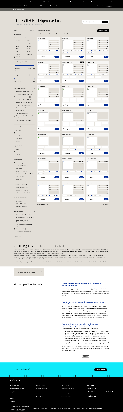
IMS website (93, 396)
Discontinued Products (66, 396)
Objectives (38, 393)
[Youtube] (112, 391)
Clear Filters (32, 30)
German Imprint (76, 408)
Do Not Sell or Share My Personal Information (92, 408)
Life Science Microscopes (41, 388)
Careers (12, 401)
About (57, 5)
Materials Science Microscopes (43, 391)
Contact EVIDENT (100, 369)
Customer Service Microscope (68, 391)
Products (26, 5)
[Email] (112, 388)
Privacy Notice (44, 408)
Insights (41, 5)
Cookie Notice (53, 408)
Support (52, 5)
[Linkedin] (110, 391)
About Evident (14, 385)
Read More (91, 1)
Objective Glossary (103, 30)
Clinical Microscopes (40, 385)
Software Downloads (66, 393)
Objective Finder (39, 396)
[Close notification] (111, 2)
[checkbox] (41, 57)
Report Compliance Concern (64, 408)
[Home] (13, 9)
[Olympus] (109, 6)
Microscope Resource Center (68, 388)
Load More (105, 204)
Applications (34, 5)
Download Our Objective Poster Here (25, 272)
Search (105, 21)
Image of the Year (65, 385)
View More (85, 356)
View (57, 56)
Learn (46, 5)
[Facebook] (108, 391)
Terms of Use (36, 408)
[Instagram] (106, 391)
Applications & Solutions (17, 388)
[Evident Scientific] (17, 6)
